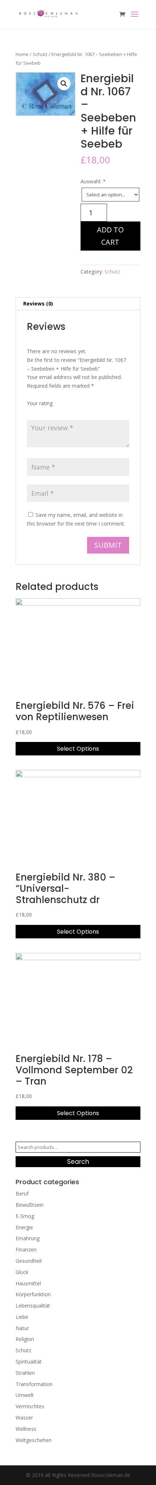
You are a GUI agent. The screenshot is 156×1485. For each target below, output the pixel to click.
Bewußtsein (30, 1204)
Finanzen (26, 1249)
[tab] (78, 304)
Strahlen (25, 1372)
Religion (25, 1339)
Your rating (40, 403)
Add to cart (110, 236)
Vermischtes (30, 1406)
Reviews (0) (38, 303)
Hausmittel (28, 1283)
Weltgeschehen (34, 1440)
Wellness (26, 1428)
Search (78, 1161)
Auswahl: (93, 181)
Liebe (22, 1316)
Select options (78, 749)
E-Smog (25, 1216)
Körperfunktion (33, 1294)
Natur (22, 1328)
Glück (22, 1272)
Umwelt (25, 1395)
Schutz (40, 54)
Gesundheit (29, 1260)
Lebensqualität (33, 1305)
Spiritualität (29, 1361)
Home (22, 54)
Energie (24, 1227)
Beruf (22, 1193)
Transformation (34, 1384)
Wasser (24, 1417)
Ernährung (28, 1238)
